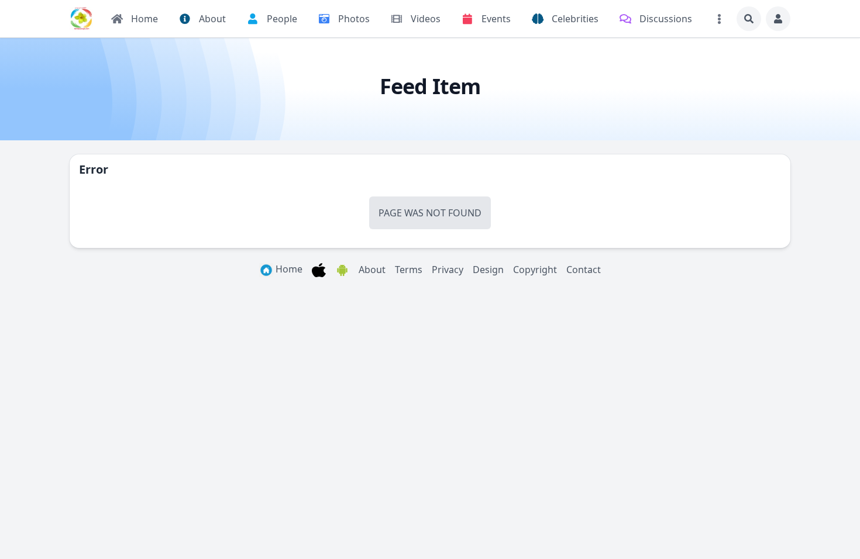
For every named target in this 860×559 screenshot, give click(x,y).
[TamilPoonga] (81, 18)
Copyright (535, 269)
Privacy (447, 269)
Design (488, 269)
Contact (583, 269)
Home (287, 269)
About (372, 269)
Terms (408, 269)
